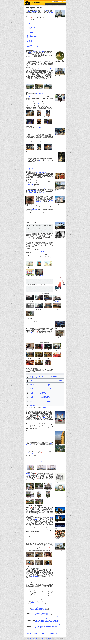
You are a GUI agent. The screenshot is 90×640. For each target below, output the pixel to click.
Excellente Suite (30, 453)
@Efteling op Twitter (31, 602)
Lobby (36, 622)
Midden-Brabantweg (36, 13)
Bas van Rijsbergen (34, 576)
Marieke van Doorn (34, 332)
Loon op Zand (48, 204)
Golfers (49, 620)
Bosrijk (29, 11)
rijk (38, 103)
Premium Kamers (32, 164)
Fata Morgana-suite (33, 405)
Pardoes (41, 618)
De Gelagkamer (31, 322)
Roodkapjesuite (48, 389)
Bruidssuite (32, 401)
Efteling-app (30, 96)
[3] (43, 238)
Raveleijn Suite (53, 404)
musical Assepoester (32, 449)
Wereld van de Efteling (32, 192)
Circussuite (33, 380)
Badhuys (28, 190)
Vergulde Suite (48, 388)
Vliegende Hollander (48, 619)
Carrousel (42, 616)
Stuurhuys (41, 275)
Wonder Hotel (34, 633)
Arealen (39, 633)
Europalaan (51, 12)
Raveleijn (45, 618)
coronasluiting (49, 539)
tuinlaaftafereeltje (49, 358)
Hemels (42, 617)
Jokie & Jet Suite (60, 380)
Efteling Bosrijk (33, 190)
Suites (29, 169)
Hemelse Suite (49, 401)
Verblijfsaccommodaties (54, 633)
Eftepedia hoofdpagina (27, 3)
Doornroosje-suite (33, 400)
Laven (61, 617)
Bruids (36, 620)
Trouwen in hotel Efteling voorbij (38, 608)
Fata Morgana (56, 616)
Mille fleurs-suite (32, 402)
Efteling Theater (42, 192)
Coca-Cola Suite (34, 383)
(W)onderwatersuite (42, 379)
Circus (39, 620)
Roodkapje (49, 618)
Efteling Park (31, 52)
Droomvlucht (51, 616)
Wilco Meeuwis (40, 18)
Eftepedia (63, 3)
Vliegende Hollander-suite (45, 397)
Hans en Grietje (37, 617)
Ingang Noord (34, 209)
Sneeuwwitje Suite (43, 393)
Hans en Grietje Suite (33, 398)
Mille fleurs (42, 621)
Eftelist (29, 609)
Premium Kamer (38, 614)
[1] (28, 208)
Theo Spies (34, 18)
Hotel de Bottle (55, 622)
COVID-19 (36, 519)
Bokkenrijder (42, 625)
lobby (36, 185)
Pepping (32, 220)
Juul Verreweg (43, 104)
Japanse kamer (44, 407)
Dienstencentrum (37, 208)
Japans (58, 620)
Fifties (46, 620)
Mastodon (47, 638)
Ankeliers (28, 475)
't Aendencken (37, 624)
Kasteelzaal (28, 439)
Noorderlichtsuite (40, 404)
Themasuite (43, 614)
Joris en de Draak (61, 379)
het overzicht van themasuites (41, 172)
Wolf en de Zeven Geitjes (56, 619)
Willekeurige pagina (57, 3)
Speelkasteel (37, 625)
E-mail (36, 638)
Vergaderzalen (50, 624)
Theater (50, 621)
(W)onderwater (55, 621)
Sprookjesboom (37, 619)
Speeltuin (60, 624)
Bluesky (43, 638)
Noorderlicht (46, 621)
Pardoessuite (43, 392)
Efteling (46, 10)
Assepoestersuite (46, 396)
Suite (49, 381)
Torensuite (31, 375)
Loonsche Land (34, 11)
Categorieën (48, 3)
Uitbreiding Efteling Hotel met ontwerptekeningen (38, 609)
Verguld (42, 619)
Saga (39, 622)
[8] (28, 452)
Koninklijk (57, 617)
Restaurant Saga (38, 127)
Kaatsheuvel (29, 13)
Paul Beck (36, 447)
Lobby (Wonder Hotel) (39, 93)
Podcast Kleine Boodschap (32, 599)
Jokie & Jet (46, 617)
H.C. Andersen (53, 620)
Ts (30, 380)
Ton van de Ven (43, 322)
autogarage (57, 301)
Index (52, 3)
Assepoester (37, 616)
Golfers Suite (33, 381)
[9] (41, 461)
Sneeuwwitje (54, 618)
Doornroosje (46, 616)
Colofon (33, 638)
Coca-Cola (42, 620)
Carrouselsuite (38, 375)
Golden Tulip (38, 410)
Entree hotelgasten (31, 188)
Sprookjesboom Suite (53, 376)
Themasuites (31, 168)
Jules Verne (36, 379)
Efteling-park (44, 188)
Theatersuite (41, 376)
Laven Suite (57, 179)
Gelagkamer (56, 624)
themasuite (41, 160)
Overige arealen (46, 613)
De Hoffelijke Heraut (40, 460)
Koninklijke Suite (40, 402)
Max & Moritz (60, 383)
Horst (39, 68)
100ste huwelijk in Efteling (37, 607)
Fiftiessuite (33, 384)
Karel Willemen (28, 473)
